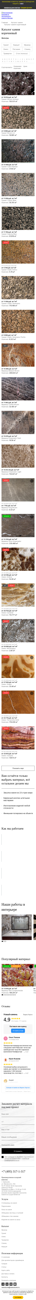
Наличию (17, 68)
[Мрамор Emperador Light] (18, 456)
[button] (2, 941)
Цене (25, 66)
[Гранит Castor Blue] (18, 184)
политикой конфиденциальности (16, 1159)
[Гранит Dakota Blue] (18, 218)
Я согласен (18, 1297)
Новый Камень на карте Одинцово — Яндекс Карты (18, 1091)
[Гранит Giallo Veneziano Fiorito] (18, 321)
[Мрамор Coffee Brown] (18, 388)
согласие (11, 1157)
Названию (18, 66)
